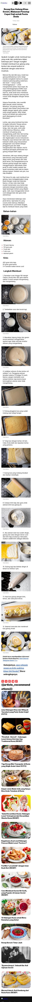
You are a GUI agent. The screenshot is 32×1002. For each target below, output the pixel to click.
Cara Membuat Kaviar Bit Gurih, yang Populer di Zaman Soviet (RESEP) (14, 893)
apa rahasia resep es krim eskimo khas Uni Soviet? (15, 668)
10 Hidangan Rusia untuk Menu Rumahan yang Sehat (13, 919)
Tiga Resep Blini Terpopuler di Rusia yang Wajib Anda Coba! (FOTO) (15, 765)
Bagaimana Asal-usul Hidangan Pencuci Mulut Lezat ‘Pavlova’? (14, 842)
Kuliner (15, 24)
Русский (15, 7)
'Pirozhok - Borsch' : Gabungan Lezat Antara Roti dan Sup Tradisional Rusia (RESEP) (13, 739)
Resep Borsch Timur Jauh (11, 943)
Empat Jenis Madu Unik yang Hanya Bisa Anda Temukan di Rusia (15, 790)
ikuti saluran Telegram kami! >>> (16, 659)
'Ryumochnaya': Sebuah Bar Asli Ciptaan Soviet (14, 966)
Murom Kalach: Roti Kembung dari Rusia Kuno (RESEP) (15, 991)
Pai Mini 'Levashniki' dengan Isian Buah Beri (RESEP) (15, 867)
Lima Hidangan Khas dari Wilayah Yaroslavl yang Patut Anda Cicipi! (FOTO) (15, 712)
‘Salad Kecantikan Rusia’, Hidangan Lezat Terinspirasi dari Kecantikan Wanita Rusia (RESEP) (15, 816)
